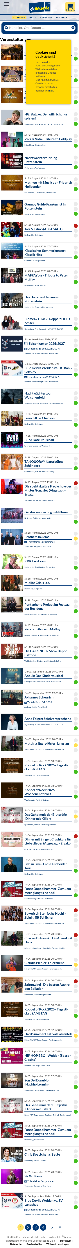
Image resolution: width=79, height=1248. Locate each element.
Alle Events (19, 17)
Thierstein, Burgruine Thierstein (37, 546)
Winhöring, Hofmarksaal (34, 1140)
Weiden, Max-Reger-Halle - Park (37, 1065)
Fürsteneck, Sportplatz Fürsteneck (38, 899)
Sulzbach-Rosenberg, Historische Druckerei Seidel (44, 948)
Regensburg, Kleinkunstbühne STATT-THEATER (43, 124)
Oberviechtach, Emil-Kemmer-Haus (38, 849)
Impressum (65, 1240)
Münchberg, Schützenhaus (35, 145)
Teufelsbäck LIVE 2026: (40, 702)
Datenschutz (17, 1244)
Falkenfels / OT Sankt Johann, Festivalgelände (43, 969)
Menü (6, 4)
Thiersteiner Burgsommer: (41, 541)
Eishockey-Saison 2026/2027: (43, 348)
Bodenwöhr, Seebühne (33, 235)
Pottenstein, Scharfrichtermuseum (38, 307)
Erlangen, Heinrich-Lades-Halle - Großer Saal (42, 682)
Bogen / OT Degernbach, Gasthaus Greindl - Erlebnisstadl (47, 1115)
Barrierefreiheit (34, 1244)
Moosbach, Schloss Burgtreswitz (37, 994)
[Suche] (6, 28)
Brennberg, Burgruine (33, 589)
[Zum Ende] (60, 1227)
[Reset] (73, 28)
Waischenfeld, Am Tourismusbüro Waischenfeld (44, 403)
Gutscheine (61, 17)
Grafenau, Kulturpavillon (34, 260)
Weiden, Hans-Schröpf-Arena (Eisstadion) (41, 353)
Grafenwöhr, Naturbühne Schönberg (39, 471)
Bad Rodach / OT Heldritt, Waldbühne (40, 192)
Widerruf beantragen (57, 1244)
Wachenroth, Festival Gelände (36, 775)
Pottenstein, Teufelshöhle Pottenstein (39, 567)
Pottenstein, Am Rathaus (34, 168)
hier (51, 90)
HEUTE (32, 17)
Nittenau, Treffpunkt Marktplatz (37, 518)
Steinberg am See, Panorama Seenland (39, 500)
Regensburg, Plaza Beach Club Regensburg (41, 1090)
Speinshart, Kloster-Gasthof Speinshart (40, 824)
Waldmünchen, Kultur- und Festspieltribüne (42, 661)
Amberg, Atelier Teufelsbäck (35, 707)
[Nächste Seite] (52, 1227)
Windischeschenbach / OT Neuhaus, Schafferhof (44, 749)
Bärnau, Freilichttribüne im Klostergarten (41, 635)
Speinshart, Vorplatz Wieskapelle (37, 446)
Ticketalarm (45, 17)
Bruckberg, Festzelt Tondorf (35, 1160)
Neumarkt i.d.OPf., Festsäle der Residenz (40, 614)
